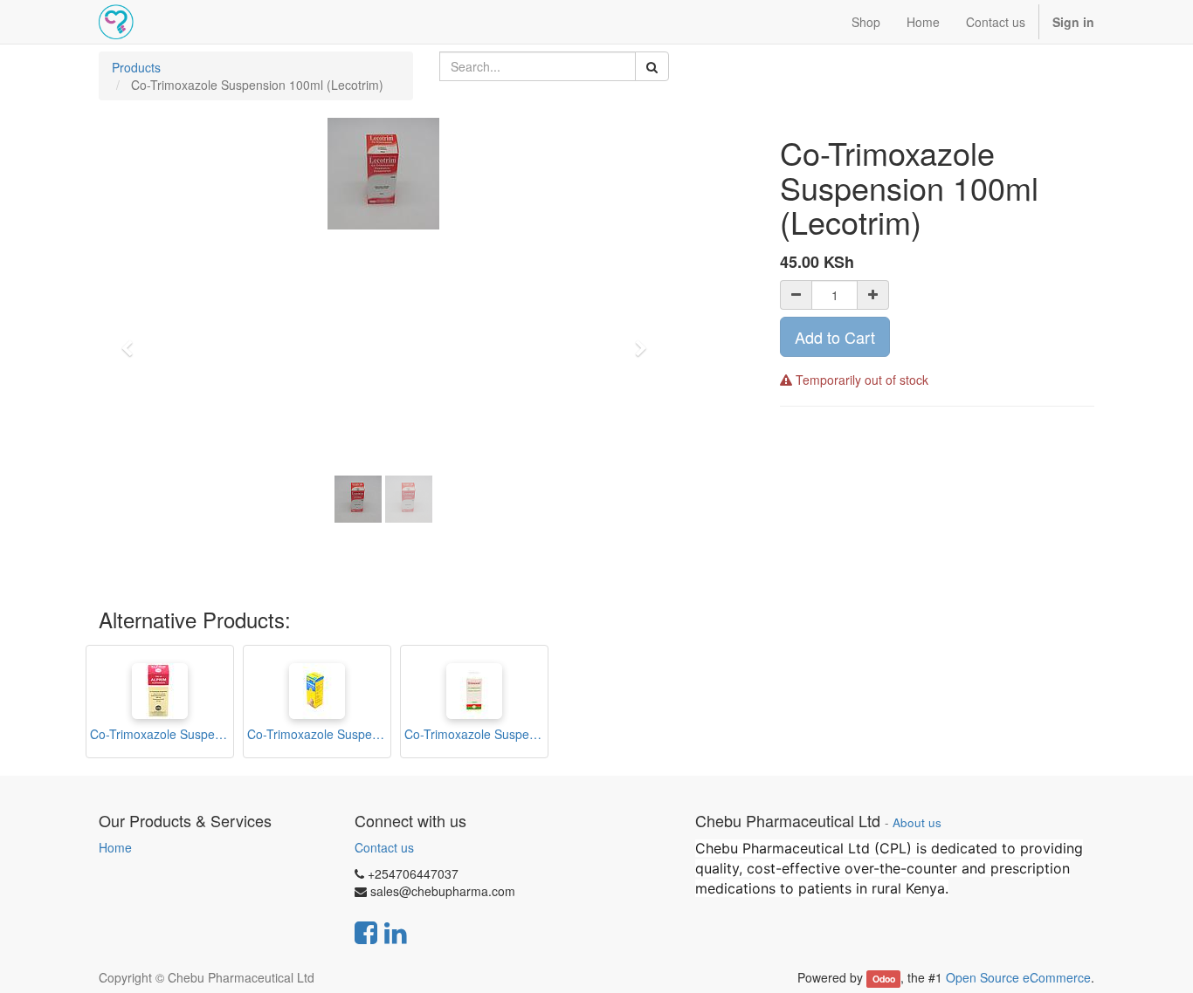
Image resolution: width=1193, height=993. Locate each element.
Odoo (883, 978)
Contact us (384, 847)
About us (917, 822)
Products (136, 67)
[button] (133, 340)
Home (115, 847)
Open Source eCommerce (1018, 977)
